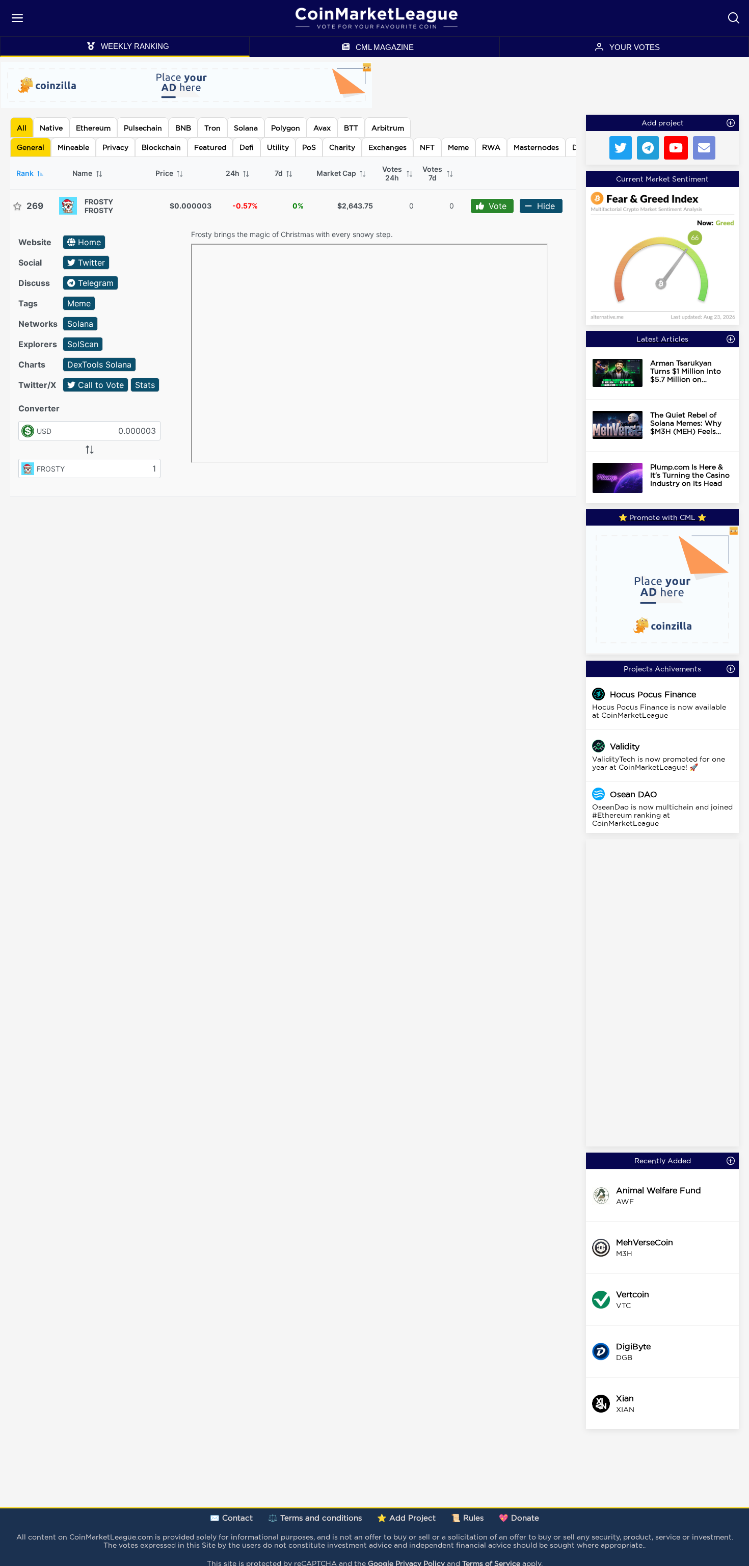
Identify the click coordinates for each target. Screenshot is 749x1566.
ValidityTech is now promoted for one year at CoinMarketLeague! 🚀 (658, 763)
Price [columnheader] (165, 173)
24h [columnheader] (233, 173)
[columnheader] (397, 173)
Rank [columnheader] (25, 173)
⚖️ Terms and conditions (315, 1517)
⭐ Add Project (406, 1517)
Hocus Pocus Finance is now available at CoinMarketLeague (659, 711)
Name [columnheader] (83, 173)
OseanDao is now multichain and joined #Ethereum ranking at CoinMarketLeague (662, 815)
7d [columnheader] (279, 173)
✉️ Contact (231, 1517)
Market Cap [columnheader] (337, 173)
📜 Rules (467, 1517)
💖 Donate (519, 1517)
